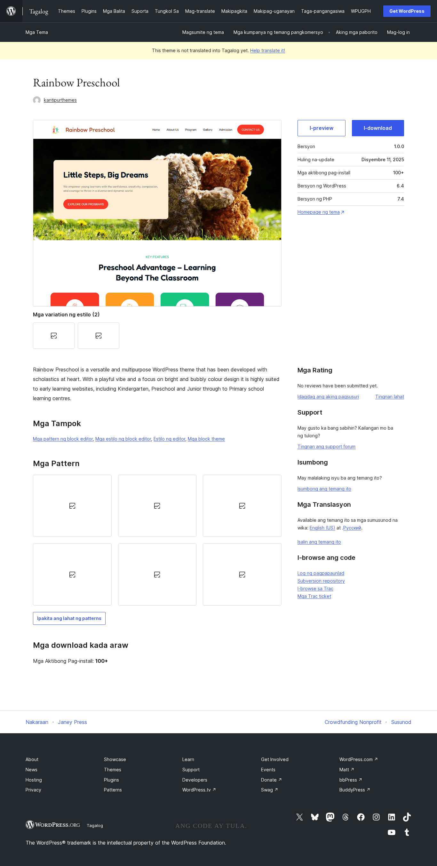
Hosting (34, 780)
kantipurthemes (60, 100)
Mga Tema (37, 32)
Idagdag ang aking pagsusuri (328, 396)
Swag (269, 789)
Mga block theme (206, 438)
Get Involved (275, 759)
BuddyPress (354, 789)
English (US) (322, 527)
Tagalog (95, 825)
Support (191, 769)
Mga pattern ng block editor (63, 438)
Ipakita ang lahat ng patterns (69, 618)
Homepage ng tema (319, 212)
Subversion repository (321, 581)
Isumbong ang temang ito (324, 488)
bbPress (350, 780)
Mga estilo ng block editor (123, 438)
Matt (346, 769)
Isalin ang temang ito (319, 541)
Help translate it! (267, 50)
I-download (378, 128)
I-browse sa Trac (315, 588)
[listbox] (157, 540)
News (31, 769)
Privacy (33, 789)
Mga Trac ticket (314, 596)
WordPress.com (358, 759)
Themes (112, 769)
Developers (194, 780)
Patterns (113, 789)
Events (268, 769)
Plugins (111, 780)
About (32, 759)
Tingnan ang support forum (326, 446)
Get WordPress (407, 11)
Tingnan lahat (389, 396)
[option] (72, 506)
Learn (188, 759)
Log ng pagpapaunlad (321, 573)
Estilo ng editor (169, 438)
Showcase (115, 759)
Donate (271, 780)
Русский (352, 527)
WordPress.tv (199, 789)
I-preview (321, 128)
